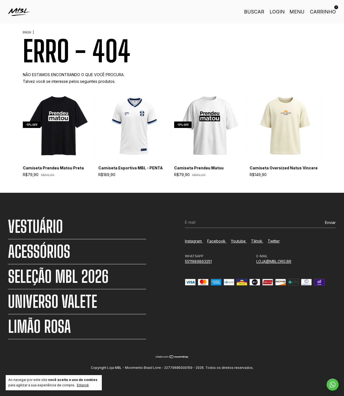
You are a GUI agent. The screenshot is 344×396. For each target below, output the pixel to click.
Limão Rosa (39, 326)
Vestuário (35, 226)
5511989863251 (198, 261)
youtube (239, 241)
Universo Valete (52, 301)
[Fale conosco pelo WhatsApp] (333, 385)
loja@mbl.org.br (273, 261)
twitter (274, 241)
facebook (217, 241)
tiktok (257, 241)
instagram (194, 241)
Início (27, 32)
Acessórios (39, 251)
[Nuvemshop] (172, 357)
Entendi (83, 385)
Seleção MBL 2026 (58, 276)
